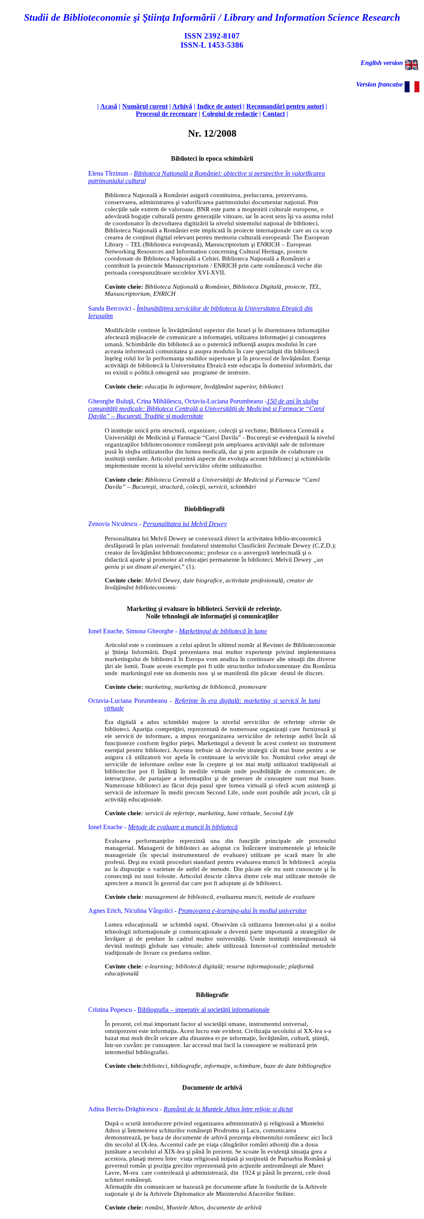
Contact (274, 113)
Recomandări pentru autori (285, 106)
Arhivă (182, 106)
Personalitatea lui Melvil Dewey (185, 523)
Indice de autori (219, 106)
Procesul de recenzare (166, 113)
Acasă (108, 106)
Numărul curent (145, 106)
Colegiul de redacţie (230, 113)
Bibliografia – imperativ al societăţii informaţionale (203, 1009)
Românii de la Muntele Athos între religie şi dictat (228, 1109)
